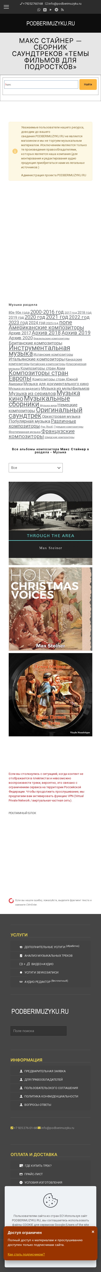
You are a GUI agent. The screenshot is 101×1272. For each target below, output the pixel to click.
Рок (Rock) (47, 426)
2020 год (35, 317)
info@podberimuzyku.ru (65, 3)
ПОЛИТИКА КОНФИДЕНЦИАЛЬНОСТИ (51, 1096)
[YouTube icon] (50, 10)
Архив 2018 (46, 333)
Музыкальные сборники (39, 401)
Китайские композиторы (48, 364)
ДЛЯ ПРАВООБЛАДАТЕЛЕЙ (43, 1079)
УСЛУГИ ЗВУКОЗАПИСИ (41, 972)
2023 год (18, 322)
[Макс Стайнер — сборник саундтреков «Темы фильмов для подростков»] (51, 694)
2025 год (52, 323)
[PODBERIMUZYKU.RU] (50, 23)
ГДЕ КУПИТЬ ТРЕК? (38, 1165)
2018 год (85, 313)
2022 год (79, 317)
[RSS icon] (62, 10)
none (65, 322)
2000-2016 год (47, 312)
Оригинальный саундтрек (45, 412)
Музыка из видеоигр (24, 388)
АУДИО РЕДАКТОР (46, 981)
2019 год (16, 317)
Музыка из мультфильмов (65, 388)
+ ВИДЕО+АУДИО (39, 964)
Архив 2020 (21, 338)
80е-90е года (19, 312)
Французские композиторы (42, 433)
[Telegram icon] (56, 10)
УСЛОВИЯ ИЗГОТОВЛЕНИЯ (43, 1182)
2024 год (37, 322)
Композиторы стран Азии (42, 368)
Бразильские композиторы (52, 338)
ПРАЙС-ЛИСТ (33, 1174)
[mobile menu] (6, 7)
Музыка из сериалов (32, 393)
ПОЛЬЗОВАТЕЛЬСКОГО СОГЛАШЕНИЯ (51, 1088)
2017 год (71, 312)
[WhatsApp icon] (39, 10)
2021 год (57, 317)
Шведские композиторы (59, 437)
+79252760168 (33, 3)
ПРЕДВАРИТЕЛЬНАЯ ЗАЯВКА (45, 1071)
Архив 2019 (76, 333)
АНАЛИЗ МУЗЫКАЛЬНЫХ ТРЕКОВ (48, 955)
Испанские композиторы (53, 354)
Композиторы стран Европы (38, 375)
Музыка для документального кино (56, 383)
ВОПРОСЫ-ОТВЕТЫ (37, 1105)
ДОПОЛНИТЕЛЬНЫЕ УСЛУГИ (51, 947)
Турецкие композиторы (68, 426)
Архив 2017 (20, 332)
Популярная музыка (29, 421)
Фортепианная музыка (25, 432)
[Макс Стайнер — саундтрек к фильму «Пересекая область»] (51, 523)
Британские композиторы (35, 343)
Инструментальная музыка (39, 350)
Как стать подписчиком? (26, 1254)
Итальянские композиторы (37, 359)
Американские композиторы (46, 327)
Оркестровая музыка (61, 416)
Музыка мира (48, 405)
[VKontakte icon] (45, 10)
